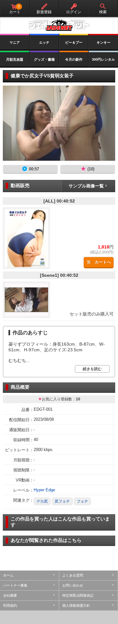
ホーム (8, 575)
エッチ (44, 42)
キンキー (103, 42)
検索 (103, 12)
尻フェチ (62, 501)
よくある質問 (72, 575)
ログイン (73, 12)
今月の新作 (73, 59)
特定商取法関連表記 (77, 595)
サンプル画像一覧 (86, 185)
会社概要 (10, 595)
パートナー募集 (15, 585)
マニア (14, 42)
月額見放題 (14, 59)
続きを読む (92, 369)
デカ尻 (42, 501)
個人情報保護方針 (76, 605)
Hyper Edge (44, 490)
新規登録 (44, 12)
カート (14, 9)
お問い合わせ (72, 585)
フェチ (82, 501)
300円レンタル (103, 59)
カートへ (103, 262)
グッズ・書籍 (44, 59)
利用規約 (10, 605)
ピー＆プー (73, 42)
